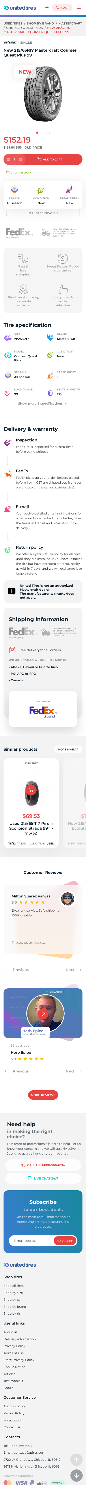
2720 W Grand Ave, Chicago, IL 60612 (32, 1460)
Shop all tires (14, 1286)
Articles (9, 1374)
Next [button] (70, 970)
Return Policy (14, 1413)
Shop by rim (13, 1313)
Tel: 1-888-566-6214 (18, 1446)
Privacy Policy (14, 1346)
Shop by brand (41, 23)
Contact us (12, 1427)
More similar (68, 749)
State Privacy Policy (19, 1360)
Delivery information (20, 1339)
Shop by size (13, 1293)
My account (13, 1420)
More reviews (43, 1095)
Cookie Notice (14, 1367)
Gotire (8, 1388)
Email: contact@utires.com (24, 1453)
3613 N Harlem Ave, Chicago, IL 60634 (33, 1466)
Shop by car (13, 1300)
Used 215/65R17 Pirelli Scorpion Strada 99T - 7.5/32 (31, 828)
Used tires (13, 23)
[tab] (37, 133)
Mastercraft (70, 23)
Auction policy (15, 1406)
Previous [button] (20, 970)
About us (10, 1332)
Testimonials (13, 1381)
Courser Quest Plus (25, 28)
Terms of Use (14, 1353)
